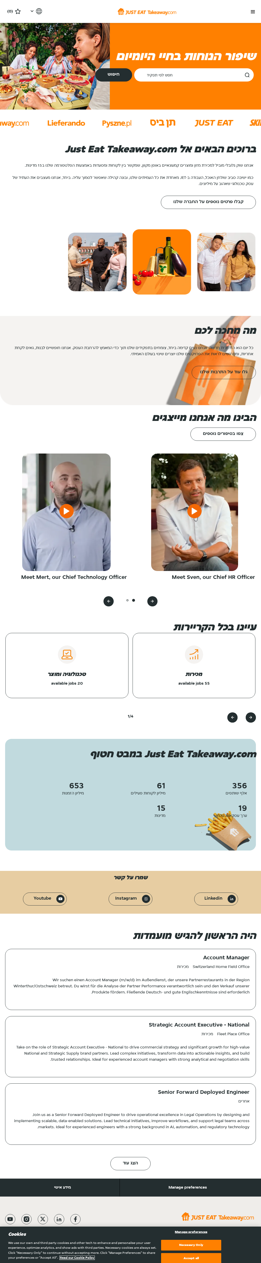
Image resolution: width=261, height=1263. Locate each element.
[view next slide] (108, 601)
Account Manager (226, 958)
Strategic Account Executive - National (199, 1025)
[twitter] (43, 1219)
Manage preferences (187, 1188)
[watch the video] (194, 512)
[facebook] (75, 1219)
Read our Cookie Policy (77, 1257)
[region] (130, 1245)
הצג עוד (130, 1163)
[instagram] (26, 1219)
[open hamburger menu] (253, 11)
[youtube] (10, 1219)
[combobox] (194, 75)
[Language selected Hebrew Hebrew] (35, 11)
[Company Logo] (147, 11)
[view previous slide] (152, 601)
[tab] (133, 600)
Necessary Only (191, 1245)
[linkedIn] (59, 1219)
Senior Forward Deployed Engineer (203, 1092)
